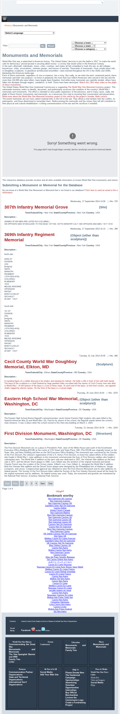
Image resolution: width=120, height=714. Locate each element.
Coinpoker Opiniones (60, 602)
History (8, 25)
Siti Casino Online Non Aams (60, 559)
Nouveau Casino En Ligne (60, 588)
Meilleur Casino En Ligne (60, 586)
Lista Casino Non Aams (60, 604)
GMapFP (60, 491)
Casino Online (60, 508)
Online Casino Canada (60, 510)
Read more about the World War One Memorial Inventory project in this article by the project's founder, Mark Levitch (54, 96)
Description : (10, 217)
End (50, 483)
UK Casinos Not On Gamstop (60, 543)
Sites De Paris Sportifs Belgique (60, 557)
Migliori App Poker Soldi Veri (60, 597)
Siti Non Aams (60, 611)
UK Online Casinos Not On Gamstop (60, 534)
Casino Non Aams (60, 548)
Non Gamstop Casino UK (60, 520)
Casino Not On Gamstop (60, 527)
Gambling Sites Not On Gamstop (60, 505)
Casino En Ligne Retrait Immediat (60, 571)
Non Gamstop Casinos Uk (60, 517)
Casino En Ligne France (60, 574)
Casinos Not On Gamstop (60, 524)
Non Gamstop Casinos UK (60, 503)
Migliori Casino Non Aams (60, 550)
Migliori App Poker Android (60, 609)
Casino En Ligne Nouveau (60, 564)
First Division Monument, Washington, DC (48, 433)
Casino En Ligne (60, 583)
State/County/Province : (65, 213)
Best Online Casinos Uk (60, 545)
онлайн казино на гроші (60, 590)
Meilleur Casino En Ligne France (60, 569)
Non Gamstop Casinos (60, 501)
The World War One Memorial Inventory (86, 87)
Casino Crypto (60, 555)
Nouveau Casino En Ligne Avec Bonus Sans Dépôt (60, 567)
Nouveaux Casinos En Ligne (60, 595)
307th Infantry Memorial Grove (36, 207)
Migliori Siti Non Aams (60, 579)
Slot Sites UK (60, 536)
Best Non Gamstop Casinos (60, 515)
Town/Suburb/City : (34, 213)
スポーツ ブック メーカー (60, 562)
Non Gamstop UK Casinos (60, 498)
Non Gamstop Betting (60, 513)
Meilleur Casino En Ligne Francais (60, 538)
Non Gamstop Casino (60, 531)
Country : (91, 213)
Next (43, 483)
